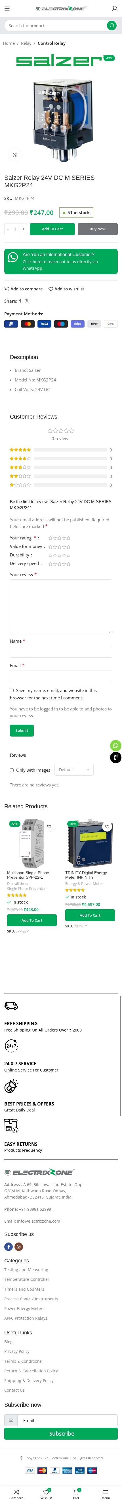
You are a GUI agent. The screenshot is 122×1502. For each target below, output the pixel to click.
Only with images (33, 770)
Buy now (98, 228)
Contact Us (14, 1390)
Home (9, 43)
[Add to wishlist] (49, 827)
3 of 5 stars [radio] (59, 538)
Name (17, 641)
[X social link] (27, 301)
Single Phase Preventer (26, 888)
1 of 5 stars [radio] (50, 538)
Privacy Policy (17, 1351)
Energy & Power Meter (84, 883)
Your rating (23, 538)
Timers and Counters (24, 1289)
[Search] (112, 25)
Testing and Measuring (26, 1269)
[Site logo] (61, 8)
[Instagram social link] (18, 1246)
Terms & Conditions (23, 1361)
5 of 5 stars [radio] (68, 538)
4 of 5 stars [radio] (64, 538)
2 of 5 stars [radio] (54, 538)
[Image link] (39, 1171)
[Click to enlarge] (15, 155)
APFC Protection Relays (25, 1318)
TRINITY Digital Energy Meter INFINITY (86, 875)
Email (17, 665)
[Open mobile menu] (7, 8)
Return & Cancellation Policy (31, 1371)
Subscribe (61, 1433)
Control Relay (52, 43)
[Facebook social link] (20, 301)
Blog (8, 1341)
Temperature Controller (26, 1279)
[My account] (115, 8)
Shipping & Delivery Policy (29, 1380)
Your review (23, 574)
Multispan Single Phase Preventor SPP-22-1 (28, 875)
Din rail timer (18, 883)
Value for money (26, 546)
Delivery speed (25, 563)
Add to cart (52, 228)
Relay (26, 43)
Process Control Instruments (31, 1298)
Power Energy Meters (24, 1308)
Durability (20, 555)
